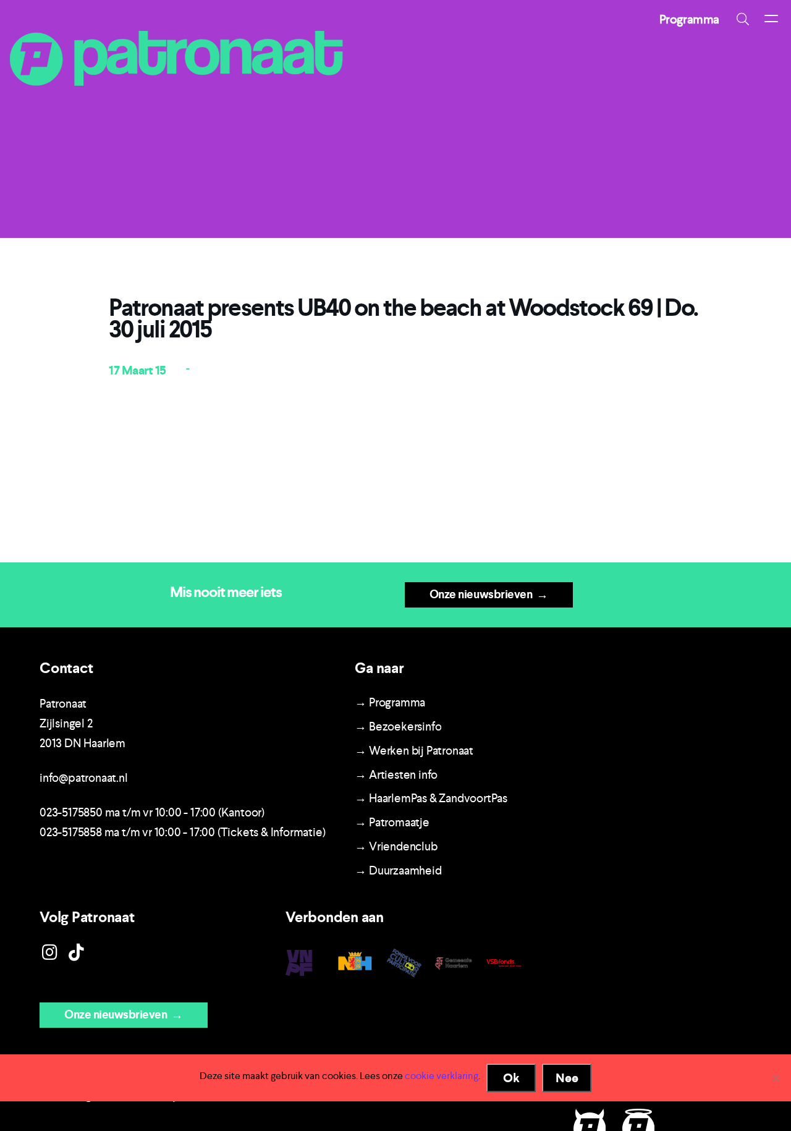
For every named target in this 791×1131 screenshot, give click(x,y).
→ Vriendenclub (396, 846)
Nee (567, 1078)
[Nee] (775, 1078)
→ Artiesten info (396, 774)
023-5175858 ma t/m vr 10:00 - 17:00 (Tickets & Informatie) (182, 832)
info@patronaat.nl (84, 778)
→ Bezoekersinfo (398, 726)
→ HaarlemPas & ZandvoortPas (431, 798)
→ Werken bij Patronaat (414, 750)
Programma (689, 19)
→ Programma (390, 702)
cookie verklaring (441, 1075)
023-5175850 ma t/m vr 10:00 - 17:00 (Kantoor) (152, 812)
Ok (511, 1078)
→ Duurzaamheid (398, 870)
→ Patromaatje (392, 822)
